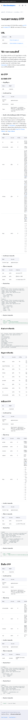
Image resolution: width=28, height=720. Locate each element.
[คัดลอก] (27, 287)
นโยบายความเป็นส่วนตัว (15, 714)
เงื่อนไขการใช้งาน (5, 714)
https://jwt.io (4, 65)
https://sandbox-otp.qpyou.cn (16, 43)
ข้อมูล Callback (11, 131)
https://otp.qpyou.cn (14, 40)
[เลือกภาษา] (22, 5)
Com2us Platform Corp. (15, 712)
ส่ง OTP (24, 25)
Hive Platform (12, 717)
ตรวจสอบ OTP (6, 27)
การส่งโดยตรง (11, 125)
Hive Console (4, 717)
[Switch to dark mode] (19, 5)
